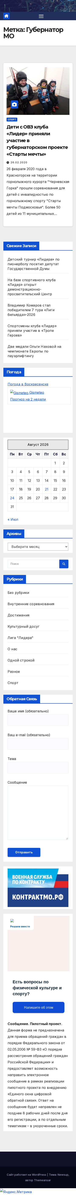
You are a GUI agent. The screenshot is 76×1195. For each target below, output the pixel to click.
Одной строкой (21, 660)
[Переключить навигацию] (41, 16)
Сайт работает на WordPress (27, 1174)
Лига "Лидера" (21, 638)
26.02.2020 (19, 162)
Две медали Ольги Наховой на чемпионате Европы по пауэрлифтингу (34, 351)
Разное (14, 671)
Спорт (12, 119)
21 (46, 489)
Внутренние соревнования (31, 604)
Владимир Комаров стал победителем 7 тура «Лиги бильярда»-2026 (31, 310)
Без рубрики (18, 592)
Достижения (18, 615)
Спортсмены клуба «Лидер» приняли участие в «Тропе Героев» (32, 330)
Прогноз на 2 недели (28, 399)
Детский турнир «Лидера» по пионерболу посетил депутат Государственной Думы (34, 264)
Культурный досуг (23, 626)
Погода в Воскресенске (28, 384)
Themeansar (42, 1180)
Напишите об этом (38, 1007)
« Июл (13, 519)
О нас (12, 649)
